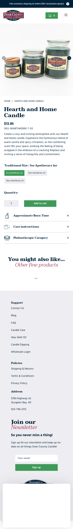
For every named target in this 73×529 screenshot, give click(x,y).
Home (7, 101)
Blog (13, 315)
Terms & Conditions (22, 376)
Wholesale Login (21, 352)
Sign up (36, 467)
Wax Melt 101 (18, 337)
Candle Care (18, 330)
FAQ (13, 323)
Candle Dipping (20, 344)
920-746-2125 (18, 409)
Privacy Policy (19, 383)
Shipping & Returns (22, 369)
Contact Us (17, 308)
